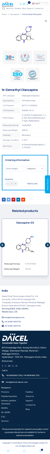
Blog (24, 8)
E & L (3, 416)
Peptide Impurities (9, 396)
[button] (47, 245)
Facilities (17, 8)
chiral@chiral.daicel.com (14, 317)
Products (5, 392)
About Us (30, 396)
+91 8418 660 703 (31, 375)
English (37, 3)
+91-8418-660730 (12, 326)
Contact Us (38, 8)
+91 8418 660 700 (14, 375)
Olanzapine (14, 14)
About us (9, 8)
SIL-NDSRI (5, 412)
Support (30, 8)
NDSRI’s (4, 408)
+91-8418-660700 (12, 321)
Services (4, 421)
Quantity (9, 179)
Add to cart (32, 183)
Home (4, 14)
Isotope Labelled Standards (8, 402)
